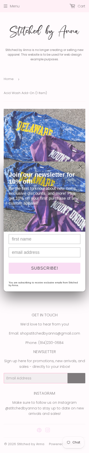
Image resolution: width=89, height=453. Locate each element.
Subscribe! (44, 268)
